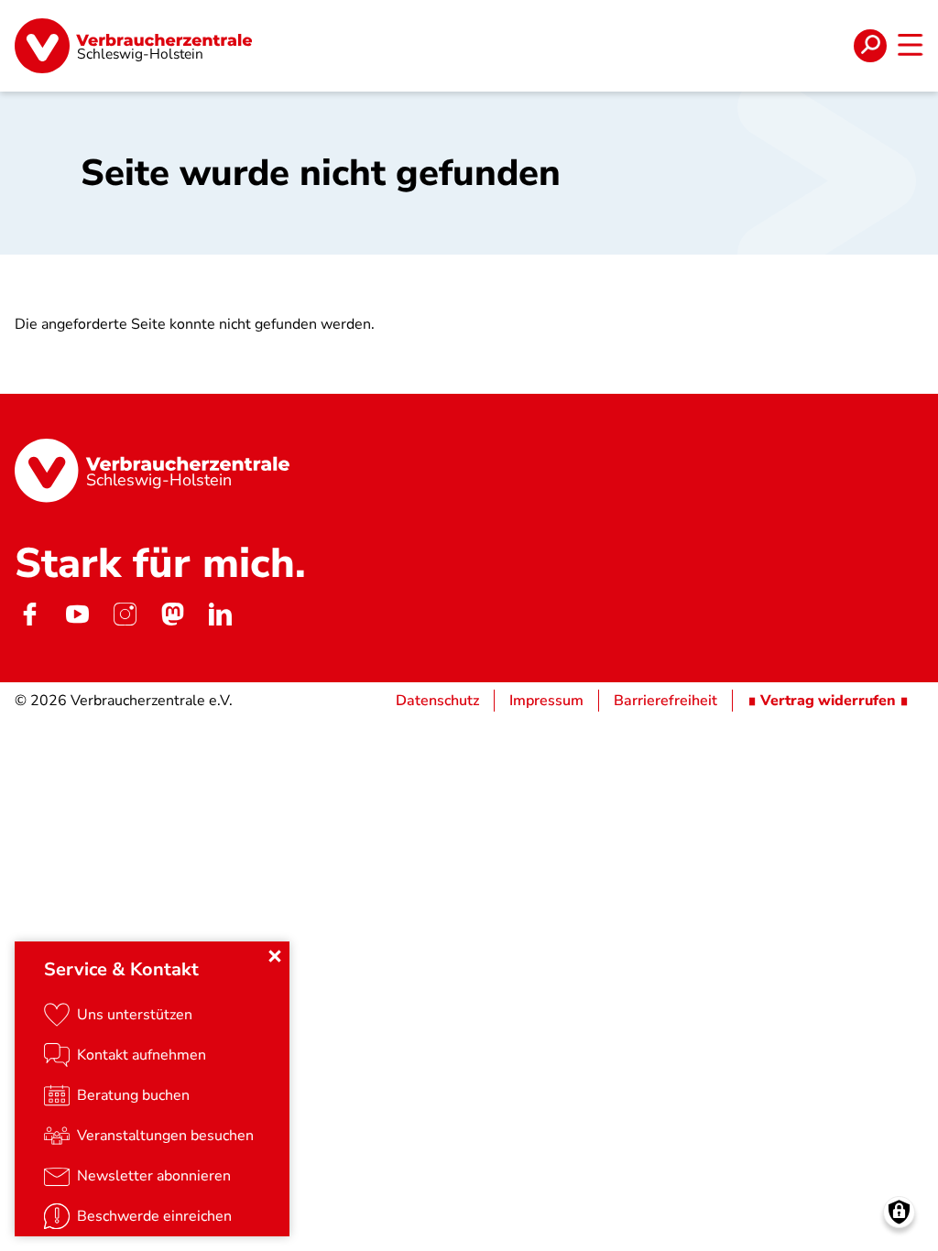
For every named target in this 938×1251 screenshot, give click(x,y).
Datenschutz (437, 701)
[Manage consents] (899, 1212)
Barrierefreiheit (665, 701)
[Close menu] (274, 956)
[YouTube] (77, 614)
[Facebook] (29, 614)
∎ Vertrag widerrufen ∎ (828, 701)
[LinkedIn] (220, 614)
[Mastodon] (172, 614)
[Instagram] (124, 614)
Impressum (546, 701)
